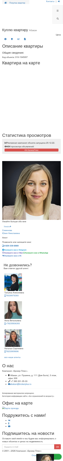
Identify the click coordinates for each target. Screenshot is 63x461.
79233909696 (12, 351)
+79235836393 (13, 323)
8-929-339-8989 (11, 245)
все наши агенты (12, 357)
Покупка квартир (17, 2)
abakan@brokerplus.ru (20, 384)
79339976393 (12, 295)
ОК (57, 446)
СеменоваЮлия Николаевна (11, 232)
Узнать (7, 226)
